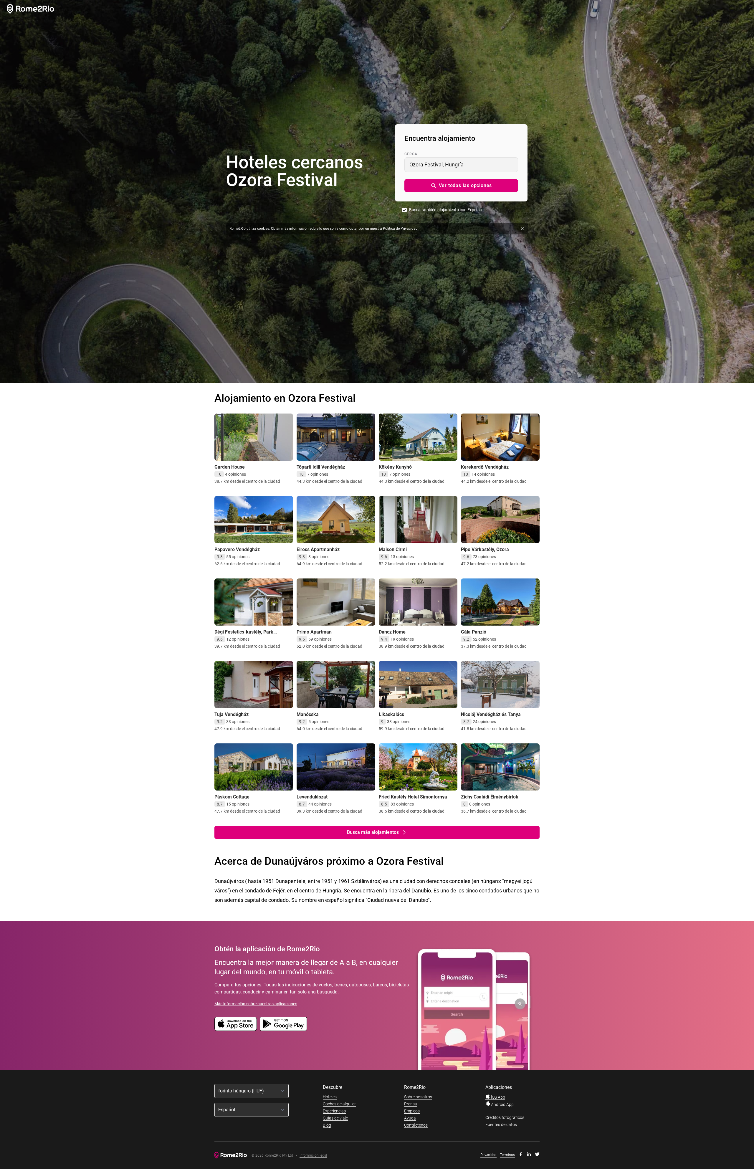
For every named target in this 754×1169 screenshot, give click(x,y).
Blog (327, 1125)
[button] (461, 185)
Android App (502, 1104)
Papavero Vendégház (237, 549)
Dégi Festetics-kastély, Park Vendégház (243, 635)
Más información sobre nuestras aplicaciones (255, 1003)
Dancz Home (392, 632)
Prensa (410, 1104)
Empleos (412, 1111)
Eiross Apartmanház (318, 549)
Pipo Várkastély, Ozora (485, 549)
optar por (356, 228)
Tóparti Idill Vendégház (321, 467)
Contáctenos (416, 1125)
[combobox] (461, 165)
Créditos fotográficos (504, 1117)
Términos (507, 1155)
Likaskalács (391, 714)
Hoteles (330, 1096)
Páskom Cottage (231, 797)
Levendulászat (312, 797)
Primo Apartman (314, 632)
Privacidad (488, 1155)
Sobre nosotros (418, 1096)
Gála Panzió (473, 632)
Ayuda (410, 1118)
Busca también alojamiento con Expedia (445, 209)
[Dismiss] (522, 228)
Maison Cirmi (393, 549)
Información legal (313, 1156)
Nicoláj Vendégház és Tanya (491, 714)
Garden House (229, 467)
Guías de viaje (335, 1118)
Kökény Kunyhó (395, 467)
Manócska (308, 714)
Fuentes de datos (501, 1124)
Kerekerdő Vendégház (485, 467)
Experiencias (334, 1111)
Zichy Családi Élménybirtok (489, 797)
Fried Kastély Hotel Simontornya (413, 797)
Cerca (410, 154)
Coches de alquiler (339, 1104)
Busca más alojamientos (373, 832)
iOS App (497, 1097)
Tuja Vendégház (231, 714)
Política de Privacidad (400, 228)
